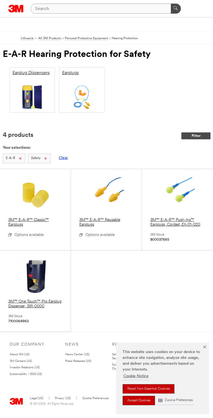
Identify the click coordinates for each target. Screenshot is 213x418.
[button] (175, 400)
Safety (35, 158)
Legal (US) (36, 398)
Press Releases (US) (78, 361)
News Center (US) (77, 354)
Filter (196, 136)
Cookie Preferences (95, 398)
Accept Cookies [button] (138, 400)
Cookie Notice (136, 376)
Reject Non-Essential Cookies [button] (148, 389)
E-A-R (10, 158)
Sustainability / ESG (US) (26, 374)
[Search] (176, 9)
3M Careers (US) (21, 361)
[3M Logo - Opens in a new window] (16, 8)
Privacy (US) (63, 398)
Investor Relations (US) (25, 367)
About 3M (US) (19, 354)
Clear (63, 158)
